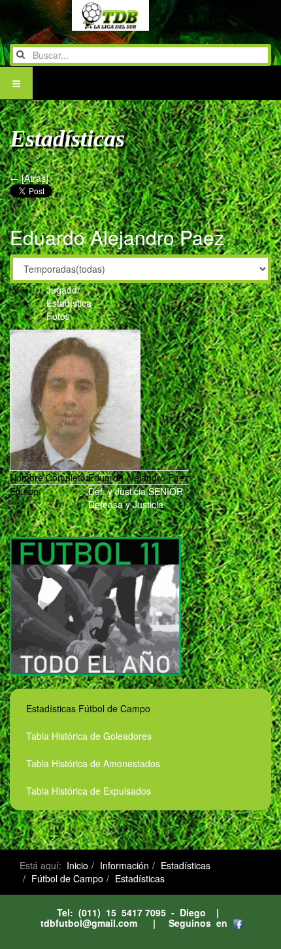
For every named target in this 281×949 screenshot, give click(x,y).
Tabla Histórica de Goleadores (89, 735)
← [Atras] (29, 177)
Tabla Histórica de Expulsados (88, 790)
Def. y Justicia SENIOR (135, 491)
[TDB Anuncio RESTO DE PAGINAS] (95, 605)
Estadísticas (185, 865)
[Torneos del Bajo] (84, 15)
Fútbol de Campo (67, 878)
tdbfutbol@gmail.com (89, 922)
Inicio (77, 865)
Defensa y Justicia (125, 504)
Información (124, 865)
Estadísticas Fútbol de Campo (88, 708)
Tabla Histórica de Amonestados (93, 763)
